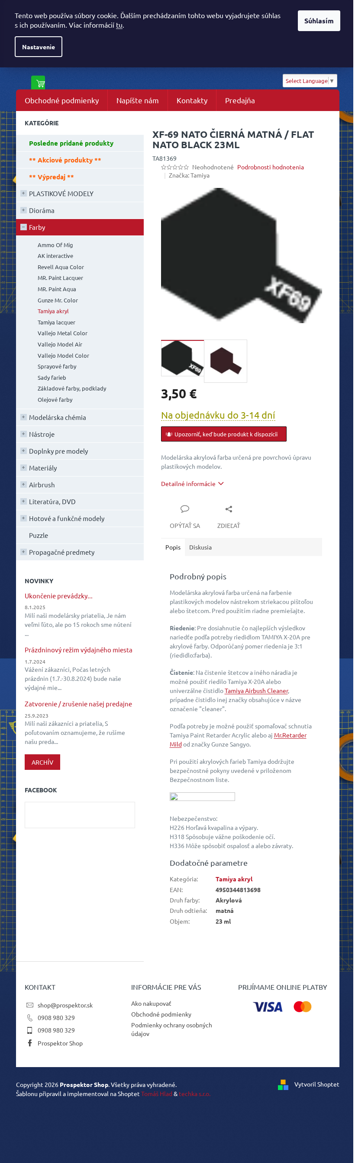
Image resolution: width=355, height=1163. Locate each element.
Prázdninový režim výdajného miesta (78, 650)
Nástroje (42, 434)
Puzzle (38, 535)
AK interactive (55, 255)
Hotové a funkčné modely (66, 518)
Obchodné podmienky (161, 1014)
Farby (37, 227)
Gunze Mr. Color (58, 300)
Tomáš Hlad (156, 1093)
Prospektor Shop (60, 1043)
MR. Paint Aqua (57, 288)
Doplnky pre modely (58, 451)
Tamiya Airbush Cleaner (256, 690)
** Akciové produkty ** (65, 160)
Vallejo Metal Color (62, 333)
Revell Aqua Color (61, 266)
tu (119, 24)
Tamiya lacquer (56, 322)
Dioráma (42, 210)
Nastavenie (38, 47)
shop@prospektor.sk (65, 1005)
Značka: (189, 175)
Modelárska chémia (57, 417)
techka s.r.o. (194, 1093)
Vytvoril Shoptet (316, 1083)
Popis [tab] (173, 547)
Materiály (43, 468)
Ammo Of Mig (55, 244)
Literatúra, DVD (52, 501)
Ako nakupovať (151, 1003)
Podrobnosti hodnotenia (270, 167)
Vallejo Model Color (63, 355)
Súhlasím (319, 20)
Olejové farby (55, 399)
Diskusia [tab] (200, 547)
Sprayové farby (57, 366)
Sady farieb (52, 377)
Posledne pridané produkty (71, 143)
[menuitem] (61, 100)
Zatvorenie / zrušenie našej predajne (78, 704)
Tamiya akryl (53, 311)
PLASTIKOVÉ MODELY (61, 193)
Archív (42, 762)
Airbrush (42, 484)
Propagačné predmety (61, 552)
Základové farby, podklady (72, 388)
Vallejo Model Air (60, 344)
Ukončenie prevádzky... (59, 596)
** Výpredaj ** (51, 176)
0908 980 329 (56, 1017)
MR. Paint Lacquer (60, 277)
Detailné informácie (188, 483)
